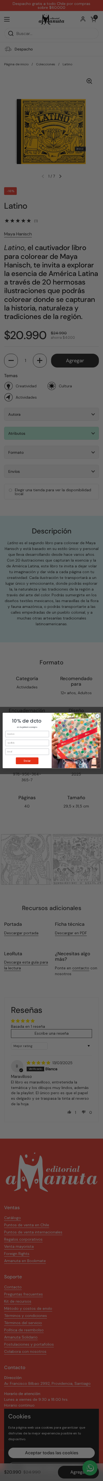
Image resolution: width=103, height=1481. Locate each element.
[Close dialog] (97, 716)
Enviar (27, 760)
